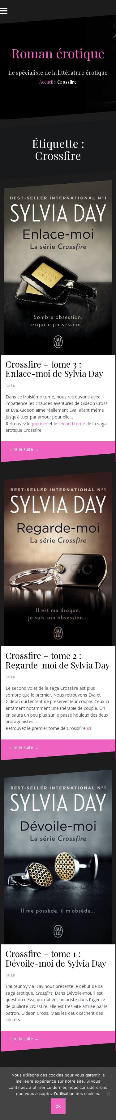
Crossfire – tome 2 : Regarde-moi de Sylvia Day (58, 660)
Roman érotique (58, 53)
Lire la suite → (24, 449)
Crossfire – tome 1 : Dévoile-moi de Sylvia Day (56, 958)
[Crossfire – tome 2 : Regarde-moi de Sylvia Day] (58, 559)
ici (89, 728)
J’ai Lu (10, 385)
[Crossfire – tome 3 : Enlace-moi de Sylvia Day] (58, 267)
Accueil (46, 82)
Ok (58, 1106)
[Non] (108, 1094)
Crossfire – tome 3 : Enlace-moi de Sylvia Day (54, 368)
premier (39, 424)
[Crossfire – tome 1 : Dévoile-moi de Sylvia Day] (58, 857)
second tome (71, 424)
